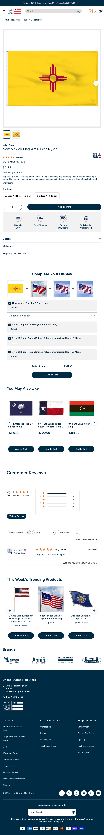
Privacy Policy (9, 766)
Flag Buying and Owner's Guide (14, 738)
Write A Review (16, 516)
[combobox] (50, 11)
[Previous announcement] (10, 3)
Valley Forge (8, 145)
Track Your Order (48, 746)
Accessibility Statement (14, 778)
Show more (8, 183)
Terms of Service (11, 772)
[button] (4, 11)
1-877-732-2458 (14, 696)
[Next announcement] (94, 3)
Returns (44, 733)
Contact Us (45, 726)
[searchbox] (16, 532)
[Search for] (78, 11)
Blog (5, 746)
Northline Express (86, 746)
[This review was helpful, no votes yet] (89, 562)
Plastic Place (84, 752)
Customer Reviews (12, 759)
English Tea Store (86, 733)
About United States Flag (12, 728)
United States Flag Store (22, 793)
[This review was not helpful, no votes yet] (94, 562)
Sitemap (6, 785)
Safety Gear (83, 726)
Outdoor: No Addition (47, 196)
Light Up (82, 739)
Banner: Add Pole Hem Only (19, 197)
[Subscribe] (73, 812)
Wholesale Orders (11, 753)
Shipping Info (46, 739)
